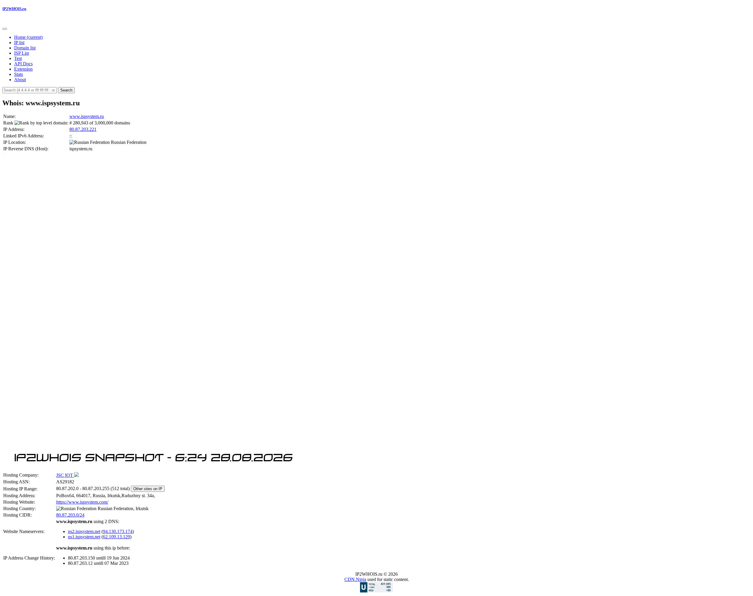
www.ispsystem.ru (86, 116)
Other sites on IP (147, 489)
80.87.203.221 (82, 129)
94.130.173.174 (117, 531)
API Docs (23, 63)
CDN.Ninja (355, 579)
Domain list (25, 47)
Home (28, 37)
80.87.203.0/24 (70, 514)
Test (18, 58)
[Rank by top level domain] (40, 123)
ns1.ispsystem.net (84, 536)
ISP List (21, 53)
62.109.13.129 (116, 536)
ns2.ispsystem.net (84, 531)
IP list (19, 42)
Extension (23, 68)
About (20, 79)
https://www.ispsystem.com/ (82, 502)
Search (66, 90)
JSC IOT (65, 475)
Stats (18, 74)
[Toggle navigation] (4, 29)
